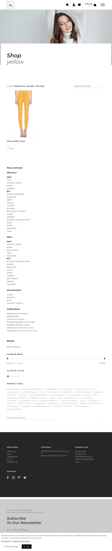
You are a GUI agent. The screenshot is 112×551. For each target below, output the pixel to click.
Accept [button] (26, 546)
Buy (9, 191)
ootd (82, 401)
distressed (65, 392)
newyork (12, 401)
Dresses (10, 188)
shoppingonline (69, 403)
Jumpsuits (11, 197)
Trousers (11, 256)
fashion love (90, 395)
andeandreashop (54, 389)
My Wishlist (80, 454)
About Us (11, 452)
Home (10, 86)
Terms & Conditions (84, 459)
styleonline (13, 406)
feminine (11, 398)
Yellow (14, 376)
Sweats (10, 203)
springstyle (95, 403)
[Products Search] (67, 5)
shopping (53, 403)
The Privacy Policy (84, 457)
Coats (10, 214)
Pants (9, 186)
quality (11, 403)
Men (9, 237)
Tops (9, 180)
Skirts (9, 200)
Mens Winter (13, 316)
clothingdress (29, 392)
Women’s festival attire (18, 325)
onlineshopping (68, 401)
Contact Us (12, 462)
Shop (9, 454)
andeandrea (13, 389)
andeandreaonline (32, 389)
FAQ (77, 462)
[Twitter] (24, 477)
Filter (102, 363)
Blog (9, 459)
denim (42, 392)
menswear (86, 398)
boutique (82, 389)
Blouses (11, 208)
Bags (9, 300)
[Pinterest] (19, 477)
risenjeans (40, 403)
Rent (9, 177)
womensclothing (63, 406)
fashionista (74, 395)
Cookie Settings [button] (11, 546)
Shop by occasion (15, 319)
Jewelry (11, 297)
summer (26, 406)
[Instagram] (13, 477)
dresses (98, 392)
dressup (11, 395)
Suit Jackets (12, 250)
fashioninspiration (39, 395)
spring (83, 403)
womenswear (14, 409)
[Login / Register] (73, 5)
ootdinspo (93, 401)
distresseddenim (83, 392)
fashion (22, 395)
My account (81, 452)
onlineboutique (27, 401)
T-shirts (10, 205)
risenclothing (24, 403)
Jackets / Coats (14, 183)
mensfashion (71, 398)
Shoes (10, 295)
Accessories (14, 290)
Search (101, 417)
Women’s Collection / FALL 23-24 (55, 452)
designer (52, 392)
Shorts (10, 264)
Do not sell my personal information (15, 541)
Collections (13, 309)
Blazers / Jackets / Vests (18, 220)
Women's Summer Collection (21, 322)
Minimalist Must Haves (17, 313)
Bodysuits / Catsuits (16, 211)
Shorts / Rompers (15, 194)
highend (22, 398)
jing (60, 398)
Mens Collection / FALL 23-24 (20, 328)
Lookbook (12, 457)
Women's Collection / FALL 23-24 (22, 331)
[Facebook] (8, 477)
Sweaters (11, 228)
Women (12, 172)
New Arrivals (14, 167)
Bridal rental (14, 347)
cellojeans (13, 392)
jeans (52, 398)
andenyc (70, 389)
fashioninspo (59, 395)
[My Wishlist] (79, 5)
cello (93, 389)
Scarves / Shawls (15, 303)
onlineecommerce (47, 401)
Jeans (9, 223)
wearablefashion (42, 406)
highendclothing (38, 398)
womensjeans (81, 406)
